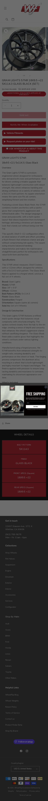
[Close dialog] (46, 387)
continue (35, 406)
